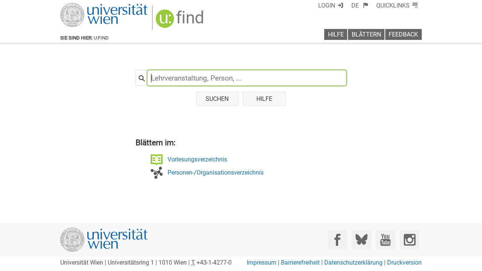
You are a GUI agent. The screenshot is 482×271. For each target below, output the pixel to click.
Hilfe (336, 34)
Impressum (261, 262)
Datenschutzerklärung (353, 262)
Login (326, 5)
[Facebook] (337, 239)
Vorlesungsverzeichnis (197, 159)
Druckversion (404, 262)
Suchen (217, 98)
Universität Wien (86, 6)
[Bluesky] (361, 239)
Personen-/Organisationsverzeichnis (216, 172)
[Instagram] (409, 239)
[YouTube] (385, 239)
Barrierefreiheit (300, 262)
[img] (180, 21)
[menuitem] (360, 5)
